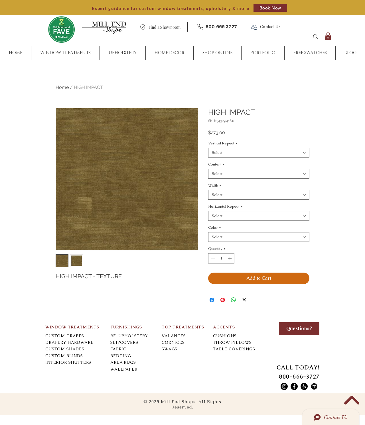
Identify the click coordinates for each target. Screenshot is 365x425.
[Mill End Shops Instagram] (284, 386)
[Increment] (230, 258)
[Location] (142, 27)
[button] (165, 27)
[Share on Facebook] (211, 300)
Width (214, 185)
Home (62, 87)
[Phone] (200, 26)
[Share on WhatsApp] (233, 300)
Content (216, 164)
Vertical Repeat (223, 143)
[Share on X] (244, 300)
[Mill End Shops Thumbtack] (314, 386)
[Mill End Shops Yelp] (304, 386)
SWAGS (169, 349)
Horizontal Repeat (225, 206)
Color (214, 227)
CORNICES (173, 342)
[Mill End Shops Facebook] (294, 386)
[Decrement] (212, 258)
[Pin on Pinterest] (222, 300)
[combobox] (258, 153)
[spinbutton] (221, 258)
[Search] (316, 37)
